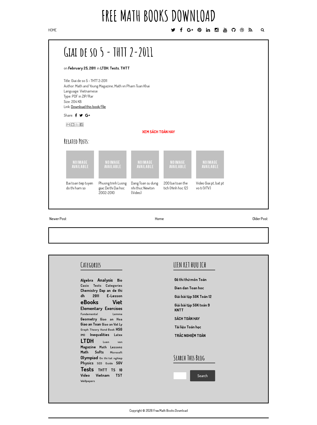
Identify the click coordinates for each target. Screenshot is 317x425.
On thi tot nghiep (110, 358)
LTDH (104, 68)
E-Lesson (114, 295)
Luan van (112, 342)
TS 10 (116, 370)
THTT (125, 68)
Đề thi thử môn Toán (191, 279)
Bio (119, 280)
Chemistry (89, 290)
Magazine (88, 347)
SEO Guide (105, 363)
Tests (114, 68)
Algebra (87, 280)
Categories (114, 285)
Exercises (113, 308)
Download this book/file (88, 106)
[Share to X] (77, 124)
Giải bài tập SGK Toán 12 (193, 296)
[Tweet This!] (81, 115)
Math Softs (92, 352)
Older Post (260, 218)
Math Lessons (110, 347)
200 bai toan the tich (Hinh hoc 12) (176, 185)
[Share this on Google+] (87, 115)
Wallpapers (88, 381)
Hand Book (107, 329)
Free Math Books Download (158, 15)
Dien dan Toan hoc (189, 288)
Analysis (105, 280)
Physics (87, 363)
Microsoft (116, 352)
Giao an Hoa (111, 319)
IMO (83, 335)
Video (85, 375)
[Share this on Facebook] (76, 115)
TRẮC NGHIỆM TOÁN (190, 335)
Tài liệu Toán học (188, 327)
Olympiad (89, 357)
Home (52, 30)
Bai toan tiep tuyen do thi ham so (79, 185)
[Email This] (68, 124)
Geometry (89, 319)
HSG (119, 329)
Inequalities (99, 334)
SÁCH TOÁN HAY (187, 318)
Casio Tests (91, 285)
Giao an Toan (91, 324)
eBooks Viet (101, 302)
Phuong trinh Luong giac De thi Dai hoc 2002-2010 (112, 188)
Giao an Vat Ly (112, 324)
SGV (119, 363)
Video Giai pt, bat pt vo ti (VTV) (210, 185)
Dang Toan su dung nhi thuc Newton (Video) (144, 188)
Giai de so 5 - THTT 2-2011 (108, 51)
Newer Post (57, 218)
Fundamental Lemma (101, 314)
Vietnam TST (109, 375)
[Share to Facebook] (81, 124)
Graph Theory (90, 329)
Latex (118, 335)
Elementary (91, 308)
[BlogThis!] (72, 124)
